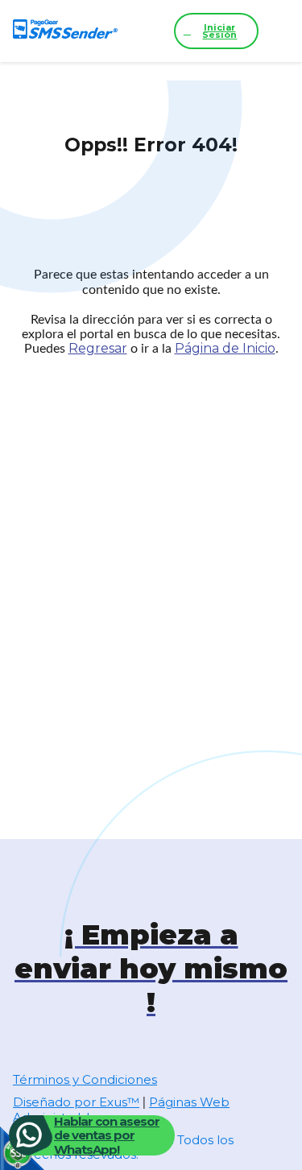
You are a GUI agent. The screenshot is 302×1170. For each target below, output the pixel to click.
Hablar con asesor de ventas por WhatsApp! (106, 1135)
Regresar (97, 348)
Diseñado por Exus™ (76, 1102)
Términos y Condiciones (85, 1079)
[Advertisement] (151, 554)
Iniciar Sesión (219, 31)
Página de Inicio (225, 348)
